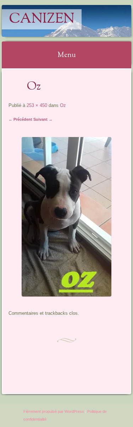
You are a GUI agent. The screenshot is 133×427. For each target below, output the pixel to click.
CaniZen (41, 19)
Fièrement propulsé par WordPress (53, 411)
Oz (63, 105)
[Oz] (66, 294)
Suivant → (42, 119)
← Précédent (20, 119)
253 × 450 (37, 105)
